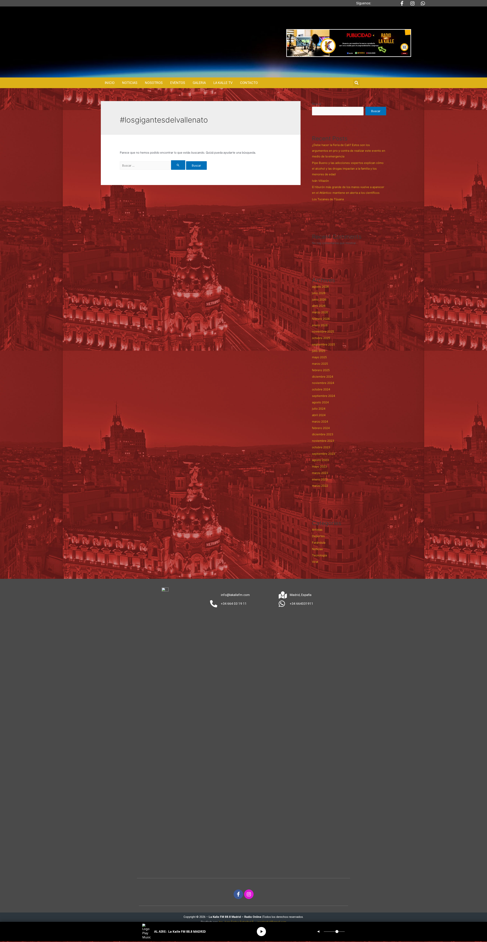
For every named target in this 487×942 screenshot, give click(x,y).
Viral (315, 562)
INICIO (110, 83)
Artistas (317, 529)
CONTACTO (249, 83)
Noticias (317, 549)
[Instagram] (249, 894)
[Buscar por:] (153, 165)
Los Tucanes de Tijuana (328, 199)
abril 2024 (319, 415)
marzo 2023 (320, 473)
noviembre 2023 (323, 441)
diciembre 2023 (322, 434)
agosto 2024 (320, 402)
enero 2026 (320, 325)
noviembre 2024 (323, 383)
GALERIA (199, 83)
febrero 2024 (321, 428)
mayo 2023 (319, 466)
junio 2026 (319, 299)
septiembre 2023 (323, 453)
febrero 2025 (321, 370)
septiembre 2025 (323, 344)
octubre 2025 (321, 338)
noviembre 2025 (323, 331)
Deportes (318, 536)
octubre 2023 (321, 447)
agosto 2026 (320, 286)
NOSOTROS (154, 83)
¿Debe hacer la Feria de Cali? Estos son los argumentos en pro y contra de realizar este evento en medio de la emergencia (348, 150)
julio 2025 (318, 351)
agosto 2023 (320, 460)
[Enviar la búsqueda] (178, 165)
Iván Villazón (320, 181)
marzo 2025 (320, 363)
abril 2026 (318, 306)
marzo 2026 (320, 312)
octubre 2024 (321, 389)
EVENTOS (177, 83)
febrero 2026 (321, 319)
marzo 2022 (320, 485)
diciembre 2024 (322, 376)
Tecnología (319, 555)
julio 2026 (318, 293)
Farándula (318, 542)
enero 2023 (320, 479)
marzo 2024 (320, 421)
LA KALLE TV (222, 83)
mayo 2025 (319, 357)
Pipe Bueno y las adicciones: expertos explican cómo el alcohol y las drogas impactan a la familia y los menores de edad (348, 168)
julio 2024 (318, 408)
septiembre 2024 (323, 396)
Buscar (316, 104)
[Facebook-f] (238, 894)
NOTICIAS (129, 83)
